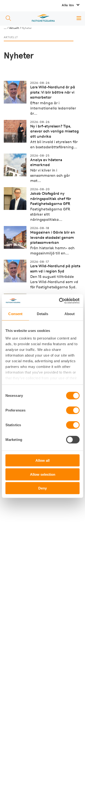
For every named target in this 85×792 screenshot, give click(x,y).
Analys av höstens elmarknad (46, 162)
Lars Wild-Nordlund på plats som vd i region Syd (55, 268)
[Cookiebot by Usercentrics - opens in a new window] (60, 301)
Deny (42, 488)
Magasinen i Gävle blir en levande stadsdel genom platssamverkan (52, 237)
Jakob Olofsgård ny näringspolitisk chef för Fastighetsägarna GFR (50, 198)
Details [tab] (42, 314)
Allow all (42, 460)
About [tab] (69, 314)
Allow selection (42, 474)
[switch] (73, 410)
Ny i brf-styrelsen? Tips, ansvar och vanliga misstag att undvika (54, 131)
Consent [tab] (15, 314)
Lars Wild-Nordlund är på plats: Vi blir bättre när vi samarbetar (52, 92)
